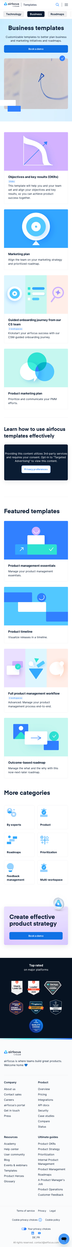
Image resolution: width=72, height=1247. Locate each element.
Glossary (9, 1181)
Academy (10, 1143)
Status (42, 1126)
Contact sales (12, 1094)
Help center (11, 1149)
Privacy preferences (36, 469)
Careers (9, 1099)
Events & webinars (15, 1165)
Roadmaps (57, 14)
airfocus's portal (14, 1105)
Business (36, 14)
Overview (44, 1089)
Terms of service (26, 1210)
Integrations (45, 1099)
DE (33, 1237)
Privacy (42, 1210)
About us (9, 1089)
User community (14, 1154)
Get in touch (12, 1110)
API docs (43, 1105)
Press (7, 1116)
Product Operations (50, 1189)
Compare (44, 1121)
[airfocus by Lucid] (12, 4)
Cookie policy (52, 1219)
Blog (7, 1159)
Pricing (42, 1094)
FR (38, 1237)
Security (43, 1110)
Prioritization (46, 1154)
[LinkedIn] (32, 1233)
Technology (13, 14)
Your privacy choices (39, 1228)
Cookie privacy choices (25, 1219)
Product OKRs (47, 1143)
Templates (30, 4)
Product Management (51, 1169)
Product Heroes (14, 1176)
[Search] (57, 4)
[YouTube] (39, 1233)
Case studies (46, 1116)
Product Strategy (49, 1149)
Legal (53, 1210)
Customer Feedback (50, 1194)
